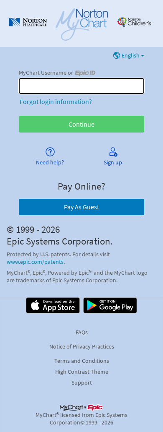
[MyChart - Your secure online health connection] (81, 23)
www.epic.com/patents (35, 261)
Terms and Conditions (81, 360)
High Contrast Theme (81, 371)
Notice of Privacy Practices (81, 346)
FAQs (82, 332)
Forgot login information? (56, 101)
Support (81, 382)
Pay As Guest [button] (81, 207)
